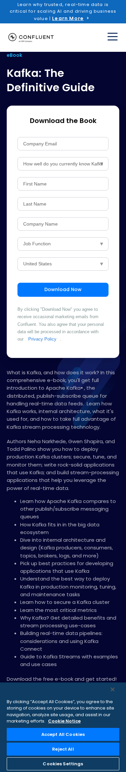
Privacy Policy (42, 339)
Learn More (68, 18)
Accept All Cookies (63, 734)
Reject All (63, 749)
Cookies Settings (63, 764)
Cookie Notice (64, 721)
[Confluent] (31, 37)
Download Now (63, 289)
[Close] (113, 689)
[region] (63, 727)
